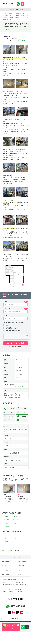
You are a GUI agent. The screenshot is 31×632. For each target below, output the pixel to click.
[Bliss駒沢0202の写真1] (9, 49)
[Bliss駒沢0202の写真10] (22, 167)
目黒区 (6, 538)
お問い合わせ (5, 561)
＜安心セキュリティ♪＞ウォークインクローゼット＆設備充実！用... (23, 499)
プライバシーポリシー (16, 618)
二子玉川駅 (6, 526)
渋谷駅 (6, 516)
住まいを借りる (22, 561)
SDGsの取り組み (19, 591)
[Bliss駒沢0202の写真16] (22, 246)
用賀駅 (15, 523)
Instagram (13, 612)
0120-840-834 (18, 4)
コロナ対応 (10, 591)
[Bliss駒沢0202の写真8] (22, 141)
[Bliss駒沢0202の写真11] (9, 191)
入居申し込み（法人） (8, 582)
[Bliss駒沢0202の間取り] (15, 275)
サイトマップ (26, 618)
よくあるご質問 (14, 584)
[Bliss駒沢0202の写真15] (9, 246)
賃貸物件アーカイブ (7, 589)
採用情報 (22, 584)
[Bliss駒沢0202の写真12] (22, 191)
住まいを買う (5, 570)
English (4, 591)
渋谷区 (15, 535)
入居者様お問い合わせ (20, 582)
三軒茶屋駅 (6, 520)
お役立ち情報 (5, 574)
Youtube (22, 612)
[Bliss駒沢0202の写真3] (9, 83)
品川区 (6, 541)
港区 (16, 538)
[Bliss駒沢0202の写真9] (9, 167)
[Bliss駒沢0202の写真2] (22, 49)
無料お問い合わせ (22, 4)
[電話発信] (27, 627)
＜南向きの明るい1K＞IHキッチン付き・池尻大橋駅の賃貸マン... (9, 499)
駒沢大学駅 (15, 520)
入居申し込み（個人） (18, 579)
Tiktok (17, 612)
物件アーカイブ (5, 618)
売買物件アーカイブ (18, 589)
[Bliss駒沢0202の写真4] (22, 83)
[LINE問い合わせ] (23, 627)
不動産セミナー (22, 570)
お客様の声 (21, 566)
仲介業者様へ (6, 584)
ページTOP (14, 557)
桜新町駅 (6, 523)
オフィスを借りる (7, 579)
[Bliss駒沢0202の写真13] (9, 219)
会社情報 (20, 574)
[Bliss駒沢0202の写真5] (9, 111)
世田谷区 (6, 535)
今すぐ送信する (16, 343)
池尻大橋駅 (15, 516)
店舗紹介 (4, 566)
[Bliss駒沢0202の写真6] (22, 111)
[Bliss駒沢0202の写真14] (22, 219)
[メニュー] (27, 3)
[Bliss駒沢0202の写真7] (9, 141)
